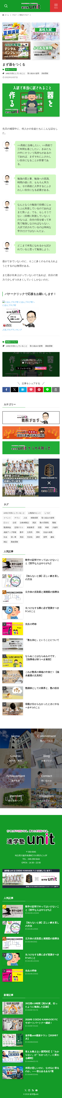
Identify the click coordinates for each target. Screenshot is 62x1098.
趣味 (52, 537)
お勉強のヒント (34, 513)
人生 (25, 518)
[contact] (36, 1090)
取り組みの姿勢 (33, 73)
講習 (38, 537)
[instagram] (29, 1090)
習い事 (13, 537)
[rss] (32, 1090)
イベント (7, 518)
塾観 (54, 523)
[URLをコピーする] (56, 389)
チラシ (17, 518)
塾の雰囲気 (44, 523)
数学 (21, 532)
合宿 (14, 523)
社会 (5, 537)
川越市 (55, 527)
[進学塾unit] (31, 6)
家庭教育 (30, 527)
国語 (34, 523)
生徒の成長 (47, 532)
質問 (45, 537)
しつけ (47, 513)
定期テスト (18, 527)
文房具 (30, 532)
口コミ (6, 523)
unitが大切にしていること (15, 73)
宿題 (40, 527)
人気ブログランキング (12, 330)
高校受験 (45, 73)
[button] (6, 389)
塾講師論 (7, 527)
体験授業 (34, 518)
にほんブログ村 (9, 305)
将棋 (47, 527)
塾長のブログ (11, 69)
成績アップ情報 (10, 532)
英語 (21, 537)
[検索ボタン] (6, 6)
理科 (38, 532)
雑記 (5, 542)
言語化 (30, 537)
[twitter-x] (25, 1090)
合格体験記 (24, 523)
